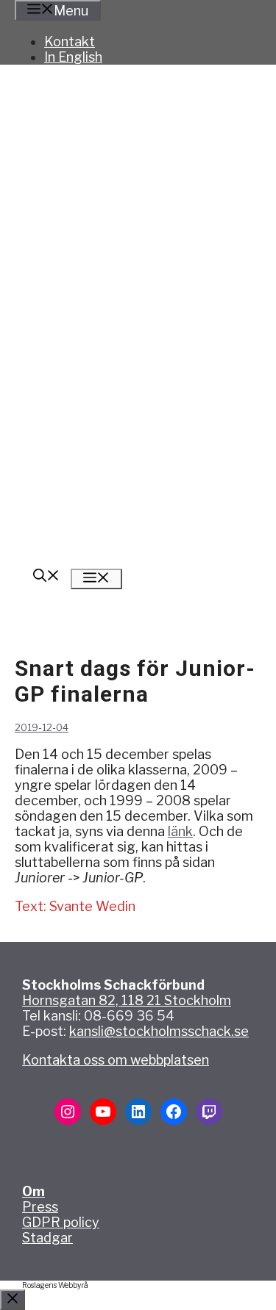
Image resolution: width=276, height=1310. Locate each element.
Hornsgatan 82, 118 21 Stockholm (126, 1000)
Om (33, 1191)
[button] (46, 577)
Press (40, 1206)
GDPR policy (60, 1222)
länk (180, 831)
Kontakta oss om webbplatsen (115, 1060)
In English (73, 57)
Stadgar (47, 1237)
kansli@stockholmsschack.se (159, 1031)
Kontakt (69, 41)
